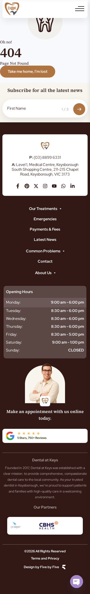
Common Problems (43, 251)
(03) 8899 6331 (45, 157)
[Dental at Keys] (12, 9)
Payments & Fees (45, 229)
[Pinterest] (26, 186)
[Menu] (79, 9)
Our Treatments (43, 208)
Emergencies (45, 218)
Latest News (45, 239)
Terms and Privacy (45, 558)
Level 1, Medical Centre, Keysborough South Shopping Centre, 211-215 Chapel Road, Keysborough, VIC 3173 (45, 169)
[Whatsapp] (63, 186)
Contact (45, 261)
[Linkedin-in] (72, 186)
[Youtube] (54, 186)
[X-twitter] (36, 186)
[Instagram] (45, 186)
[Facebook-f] (17, 186)
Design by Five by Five (41, 567)
